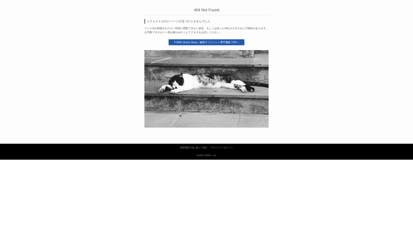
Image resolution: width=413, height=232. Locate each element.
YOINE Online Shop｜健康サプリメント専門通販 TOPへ (206, 42)
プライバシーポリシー (221, 147)
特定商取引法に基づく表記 (193, 147)
